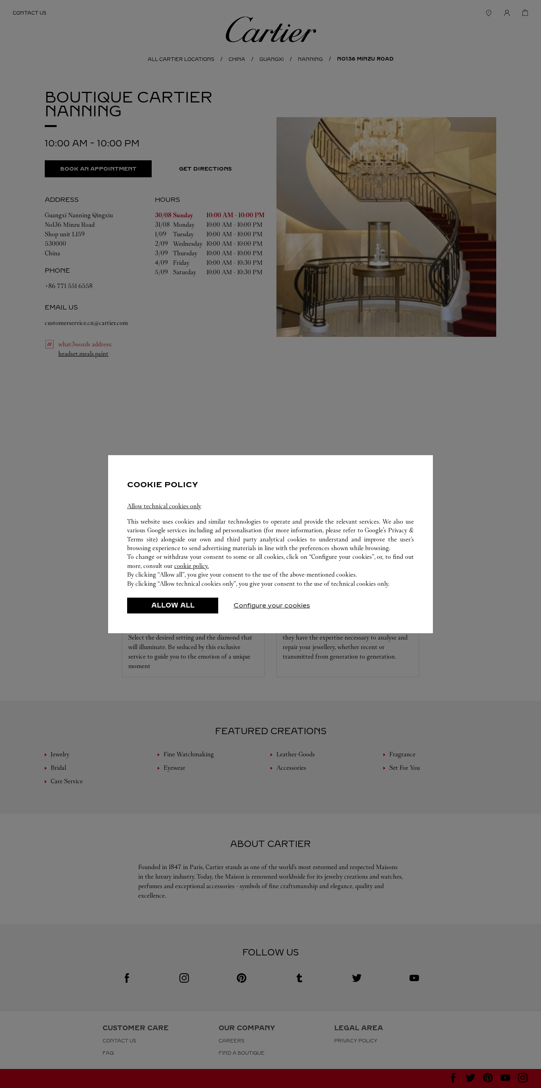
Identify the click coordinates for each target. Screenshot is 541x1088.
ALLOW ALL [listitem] (172, 605)
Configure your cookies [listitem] (272, 605)
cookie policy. (191, 566)
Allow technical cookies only (164, 506)
